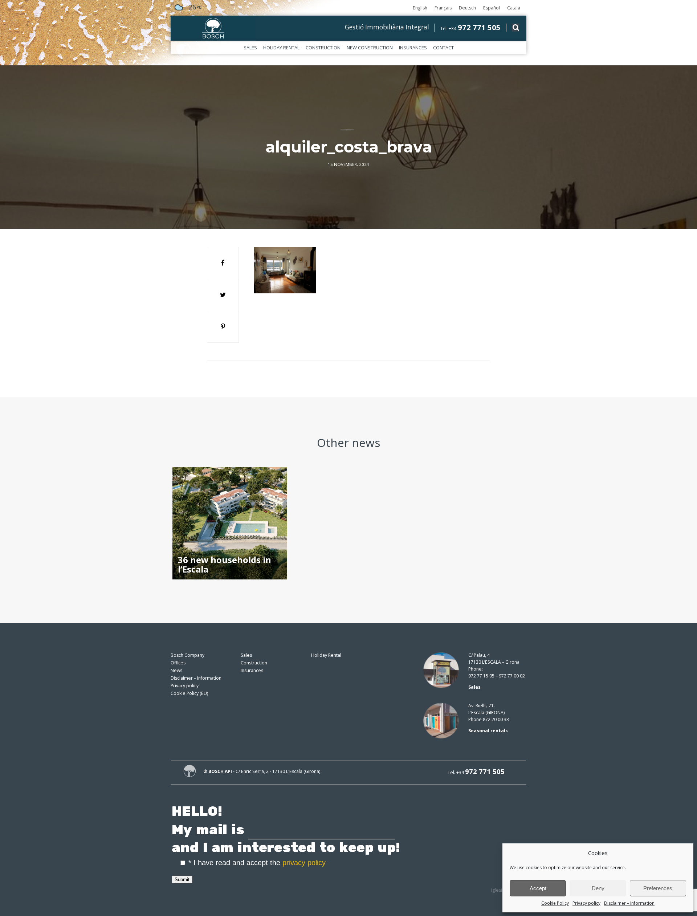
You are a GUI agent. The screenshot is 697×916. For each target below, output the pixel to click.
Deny (598, 888)
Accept (538, 888)
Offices (178, 663)
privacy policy (304, 863)
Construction (323, 47)
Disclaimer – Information (629, 903)
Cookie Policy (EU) (189, 693)
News (176, 670)
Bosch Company (187, 655)
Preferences (657, 888)
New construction (370, 47)
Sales (250, 47)
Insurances (413, 47)
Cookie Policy (555, 903)
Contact (443, 47)
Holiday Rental (281, 47)
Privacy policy (586, 903)
